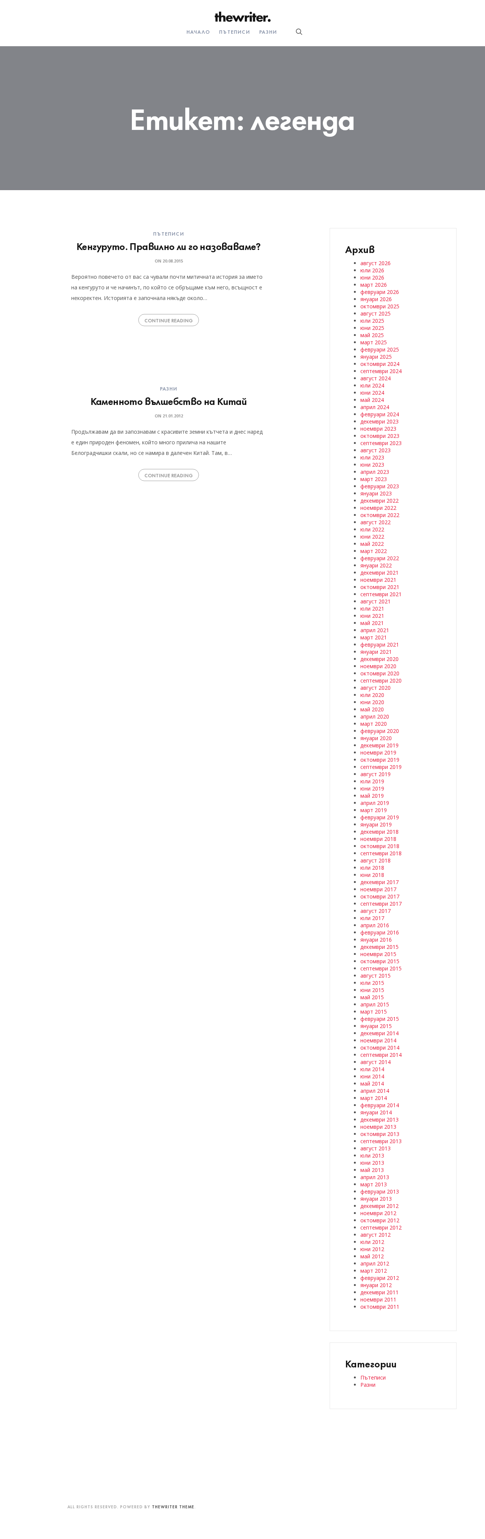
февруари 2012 (379, 1277)
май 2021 (372, 623)
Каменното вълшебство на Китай (169, 400)
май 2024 (372, 399)
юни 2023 (372, 464)
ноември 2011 (378, 1299)
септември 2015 (381, 968)
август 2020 (375, 687)
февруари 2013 (379, 1191)
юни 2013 (372, 1162)
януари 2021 (376, 651)
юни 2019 (372, 788)
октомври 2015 (379, 961)
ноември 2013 (378, 1126)
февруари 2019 (379, 817)
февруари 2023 (379, 486)
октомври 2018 (379, 846)
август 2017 (375, 910)
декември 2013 (379, 1119)
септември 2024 (381, 371)
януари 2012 (376, 1285)
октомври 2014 (379, 1047)
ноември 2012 (378, 1213)
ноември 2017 (378, 889)
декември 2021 (379, 572)
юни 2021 (372, 615)
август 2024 (375, 378)
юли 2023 (372, 457)
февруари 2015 (379, 1018)
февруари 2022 (379, 558)
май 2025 (372, 335)
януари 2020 (376, 738)
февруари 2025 (379, 349)
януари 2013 (376, 1198)
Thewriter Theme (173, 1506)
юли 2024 (372, 385)
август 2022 (375, 522)
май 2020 (372, 709)
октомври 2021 (379, 587)
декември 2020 (379, 658)
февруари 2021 (379, 644)
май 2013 (372, 1169)
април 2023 (374, 471)
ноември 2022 (378, 507)
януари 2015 (376, 1026)
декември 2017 (379, 882)
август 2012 (375, 1234)
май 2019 (372, 795)
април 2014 (374, 1090)
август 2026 (375, 263)
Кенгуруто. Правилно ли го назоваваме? (169, 245)
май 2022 (372, 543)
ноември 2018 (378, 838)
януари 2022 (376, 565)
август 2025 (375, 313)
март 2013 (373, 1184)
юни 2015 (372, 990)
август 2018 (375, 860)
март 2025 (373, 342)
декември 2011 (379, 1292)
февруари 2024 (379, 414)
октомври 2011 (379, 1306)
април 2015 (374, 1004)
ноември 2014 (378, 1040)
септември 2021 (381, 594)
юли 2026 (372, 270)
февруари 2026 (379, 291)
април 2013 (374, 1177)
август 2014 (375, 1062)
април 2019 (374, 802)
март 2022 (373, 551)
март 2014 (373, 1098)
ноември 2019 (378, 752)
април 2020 (374, 716)
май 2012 (372, 1256)
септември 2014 (381, 1054)
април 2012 (374, 1263)
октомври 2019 (379, 759)
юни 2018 (372, 874)
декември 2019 (379, 745)
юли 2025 (372, 320)
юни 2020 (372, 702)
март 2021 (373, 637)
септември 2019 (381, 766)
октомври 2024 (379, 363)
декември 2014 (379, 1033)
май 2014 (372, 1083)
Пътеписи (234, 31)
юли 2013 (372, 1155)
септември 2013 (381, 1141)
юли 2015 (372, 982)
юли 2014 (372, 1069)
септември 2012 (381, 1227)
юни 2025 (372, 327)
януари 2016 (376, 939)
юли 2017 (372, 918)
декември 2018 (379, 831)
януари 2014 (376, 1112)
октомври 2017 (379, 896)
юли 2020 (372, 694)
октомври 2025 (379, 306)
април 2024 (374, 407)
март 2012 (373, 1270)
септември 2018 (381, 853)
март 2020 (373, 723)
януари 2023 (376, 493)
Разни (268, 31)
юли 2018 (372, 867)
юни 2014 (372, 1076)
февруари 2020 (379, 730)
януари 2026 (376, 299)
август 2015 (375, 975)
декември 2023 (379, 421)
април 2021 (374, 630)
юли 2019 (372, 781)
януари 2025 (376, 356)
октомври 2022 (379, 515)
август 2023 (375, 450)
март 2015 (373, 1011)
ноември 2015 (378, 954)
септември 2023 (381, 443)
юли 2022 (372, 529)
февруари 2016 (379, 932)
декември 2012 (379, 1205)
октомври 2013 (379, 1133)
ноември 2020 (378, 666)
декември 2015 (379, 946)
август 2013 (375, 1148)
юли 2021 (372, 608)
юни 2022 (372, 536)
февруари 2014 (379, 1105)
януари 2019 (376, 824)
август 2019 (375, 774)
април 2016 (374, 925)
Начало (198, 31)
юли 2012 (372, 1241)
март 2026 (373, 284)
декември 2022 (379, 500)
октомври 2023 (379, 435)
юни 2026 (372, 277)
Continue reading (168, 320)
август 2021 (375, 601)
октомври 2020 (379, 673)
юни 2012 (372, 1249)
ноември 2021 (378, 579)
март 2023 (373, 479)
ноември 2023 (378, 428)
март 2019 (373, 810)
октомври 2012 (379, 1220)
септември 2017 (381, 903)
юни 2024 (372, 392)
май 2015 (372, 997)
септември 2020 (381, 680)
